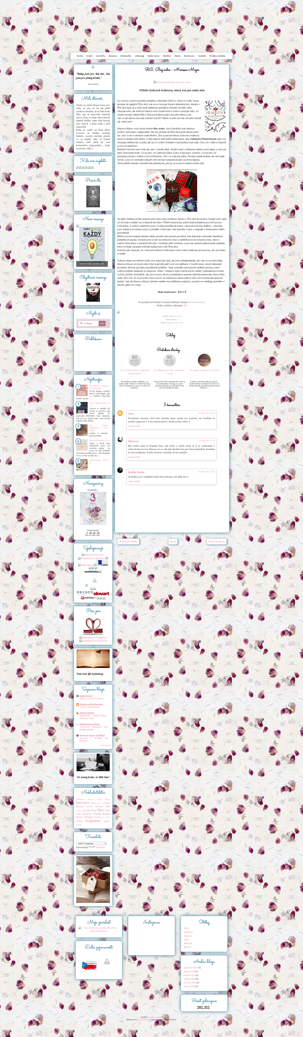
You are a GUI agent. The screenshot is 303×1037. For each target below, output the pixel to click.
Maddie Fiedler (136, 472)
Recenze (113, 56)
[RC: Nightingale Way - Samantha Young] (169, 365)
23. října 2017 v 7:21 (207, 441)
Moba (79, 817)
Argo (99, 799)
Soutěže (202, 56)
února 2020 (189, 986)
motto (107, 821)
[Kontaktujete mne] (77, 168)
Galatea (79, 811)
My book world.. (151, 7)
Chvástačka (125, 56)
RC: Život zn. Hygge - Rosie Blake (100, 387)
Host (94, 810)
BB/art (107, 799)
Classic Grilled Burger (90, 707)
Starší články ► (216, 541)
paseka (79, 825)
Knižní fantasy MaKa (89, 724)
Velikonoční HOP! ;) (99, 461)
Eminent (89, 807)
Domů (80, 56)
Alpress (90, 799)
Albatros (80, 799)
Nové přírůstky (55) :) (100, 440)
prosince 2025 (191, 967)
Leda (78, 814)
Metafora (87, 814)
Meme (178, 56)
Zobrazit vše (105, 745)
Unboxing (139, 56)
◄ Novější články (128, 541)
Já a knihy (100, 56)
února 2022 (189, 971)
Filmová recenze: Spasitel (92, 698)
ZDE (185, 305)
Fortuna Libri (102, 806)
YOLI (79, 821)
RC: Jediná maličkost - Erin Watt (204, 370)
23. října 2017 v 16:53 (206, 472)
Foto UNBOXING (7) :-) (100, 404)
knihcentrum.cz (197, 302)
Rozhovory (189, 56)
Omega (88, 817)
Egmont (170, 322)
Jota (107, 810)
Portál (107, 817)
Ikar (101, 810)
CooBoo (106, 803)
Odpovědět (134, 426)
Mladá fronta (101, 814)
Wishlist (167, 56)
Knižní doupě (86, 696)
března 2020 (190, 982)
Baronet (82, 803)
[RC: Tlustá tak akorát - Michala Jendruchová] (134, 365)
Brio (99, 803)
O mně (89, 56)
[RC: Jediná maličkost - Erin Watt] (204, 365)
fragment (93, 821)
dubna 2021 (189, 975)
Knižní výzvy (153, 56)
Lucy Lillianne (143, 1020)
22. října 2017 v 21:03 (206, 413)
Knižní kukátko (87, 713)
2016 (186, 928)
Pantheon (98, 817)
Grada (86, 810)
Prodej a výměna (217, 56)
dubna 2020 (189, 979)
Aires (131, 413)
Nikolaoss (133, 441)
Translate (100, 847)
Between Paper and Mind (92, 735)
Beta (93, 803)
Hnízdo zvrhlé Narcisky (91, 704)
